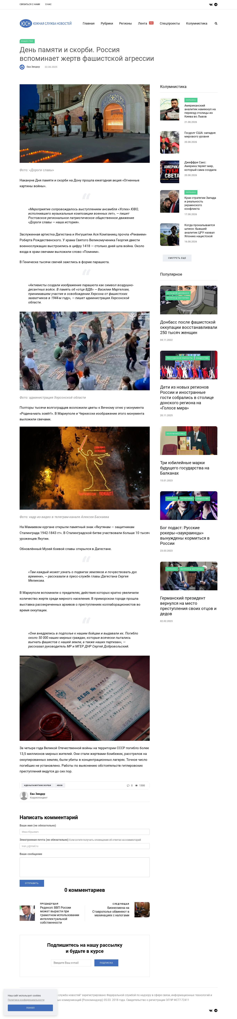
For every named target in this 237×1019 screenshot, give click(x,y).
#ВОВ (60, 785)
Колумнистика (196, 23)
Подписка (106, 963)
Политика (187, 499)
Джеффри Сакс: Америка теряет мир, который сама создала (200, 166)
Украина (191, 100)
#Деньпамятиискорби (37, 785)
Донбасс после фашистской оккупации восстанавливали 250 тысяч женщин (188, 327)
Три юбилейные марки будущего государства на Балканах (184, 468)
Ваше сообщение (31, 854)
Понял (30, 1008)
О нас (48, 4)
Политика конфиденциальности (26, 999)
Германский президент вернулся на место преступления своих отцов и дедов (188, 606)
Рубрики (107, 23)
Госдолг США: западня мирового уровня (199, 134)
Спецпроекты (170, 23)
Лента (145, 23)
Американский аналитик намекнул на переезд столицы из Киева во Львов (200, 111)
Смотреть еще (177, 258)
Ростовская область (180, 358)
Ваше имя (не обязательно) (38, 825)
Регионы (125, 23)
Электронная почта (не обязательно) (44, 839)
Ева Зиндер (33, 66)
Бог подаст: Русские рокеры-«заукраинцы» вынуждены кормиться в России (185, 535)
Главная (89, 23)
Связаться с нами (30, 4)
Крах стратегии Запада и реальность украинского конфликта (200, 203)
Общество (27, 41)
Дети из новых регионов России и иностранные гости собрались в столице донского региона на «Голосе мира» (187, 397)
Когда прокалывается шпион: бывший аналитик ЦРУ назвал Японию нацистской (199, 230)
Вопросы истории (178, 298)
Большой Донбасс (178, 293)
